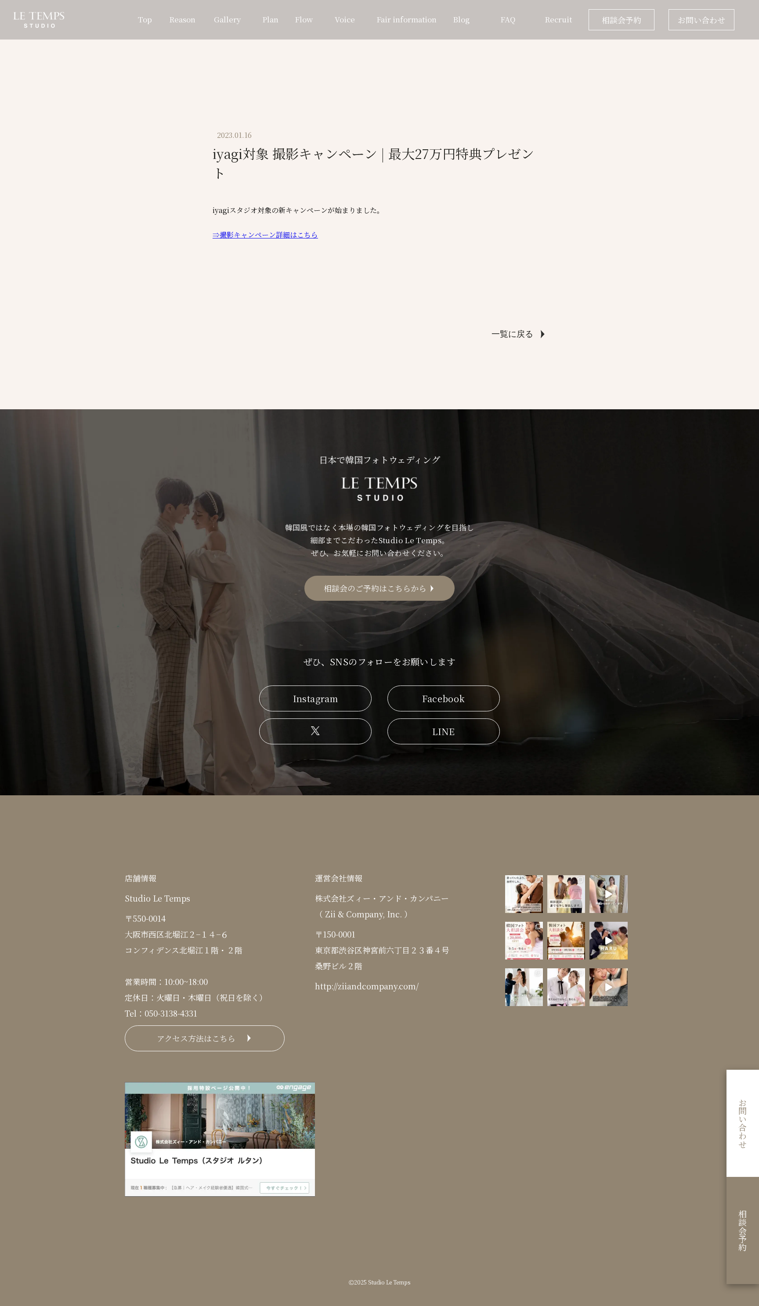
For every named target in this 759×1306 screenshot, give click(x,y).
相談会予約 (621, 19)
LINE (443, 731)
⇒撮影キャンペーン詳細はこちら (265, 235)
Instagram (315, 698)
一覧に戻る (512, 334)
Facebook (443, 698)
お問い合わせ (701, 19)
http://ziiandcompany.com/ (367, 986)
